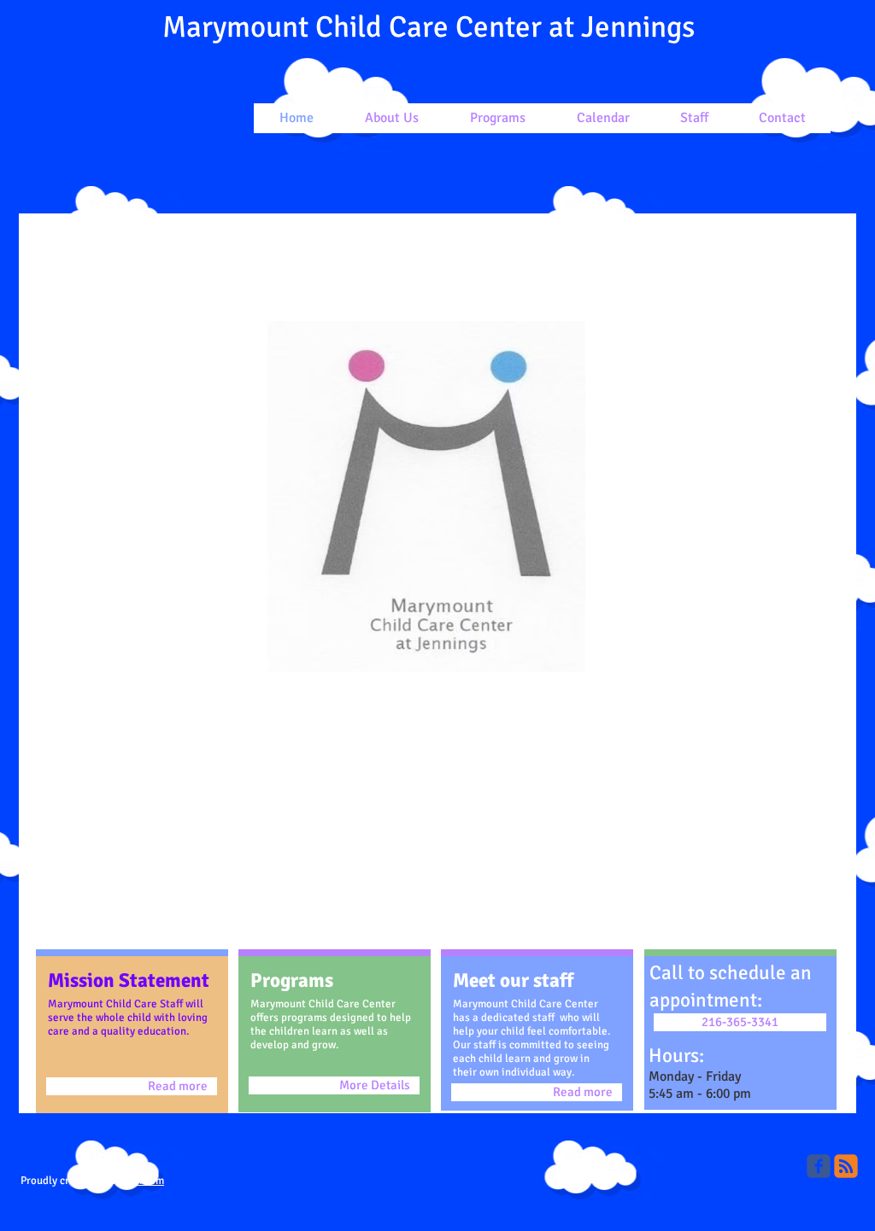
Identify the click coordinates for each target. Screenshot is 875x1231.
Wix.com (144, 1180)
